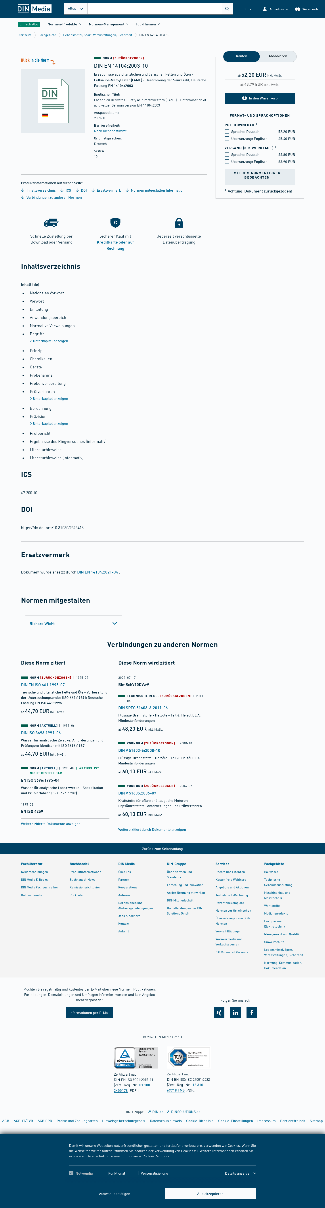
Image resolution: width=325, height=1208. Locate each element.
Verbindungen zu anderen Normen (54, 197)
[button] (275, 8)
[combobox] (160, 8)
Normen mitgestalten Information (157, 190)
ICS (68, 190)
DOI (83, 190)
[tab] (73, 623)
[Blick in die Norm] (53, 95)
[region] (162, 1163)
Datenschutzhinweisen (103, 1155)
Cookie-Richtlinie (156, 1155)
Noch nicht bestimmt (110, 130)
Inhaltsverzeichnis (41, 190)
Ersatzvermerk (108, 190)
